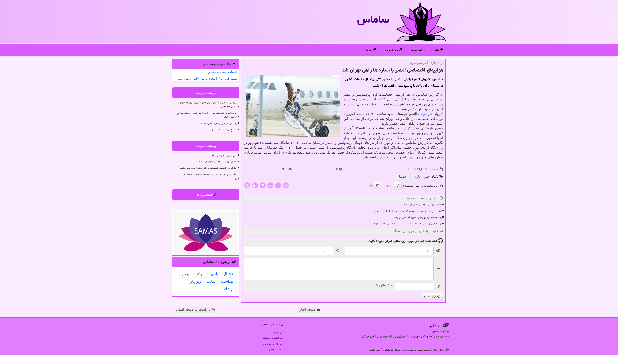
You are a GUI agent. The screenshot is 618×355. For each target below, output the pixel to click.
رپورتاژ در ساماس (273, 343)
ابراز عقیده (430, 296)
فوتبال (422, 114)
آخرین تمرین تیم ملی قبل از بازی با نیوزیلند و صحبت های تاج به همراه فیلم (206, 114)
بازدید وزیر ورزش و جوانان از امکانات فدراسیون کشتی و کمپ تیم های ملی (405, 223)
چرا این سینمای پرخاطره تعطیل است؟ (219, 123)
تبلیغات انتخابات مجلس (222, 72)
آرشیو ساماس (417, 49)
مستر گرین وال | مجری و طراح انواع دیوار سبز (207, 78)
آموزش (369, 49)
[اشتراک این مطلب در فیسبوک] (278, 185)
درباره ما (278, 332)
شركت (199, 274)
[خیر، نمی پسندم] (377, 185)
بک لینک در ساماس (272, 337)
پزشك (228, 289)
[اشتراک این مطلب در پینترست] (262, 185)
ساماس (373, 19)
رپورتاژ (195, 281)
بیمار (185, 274)
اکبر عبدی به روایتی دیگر (224, 155)
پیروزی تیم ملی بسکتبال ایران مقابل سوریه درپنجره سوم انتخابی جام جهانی (208, 104)
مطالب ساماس (275, 349)
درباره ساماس (391, 49)
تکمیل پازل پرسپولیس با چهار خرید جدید (421, 204)
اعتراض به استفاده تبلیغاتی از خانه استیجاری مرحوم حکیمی (208, 168)
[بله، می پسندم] (398, 185)
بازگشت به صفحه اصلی (193, 309)
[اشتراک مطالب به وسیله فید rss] (247, 185)
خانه (437, 49)
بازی (417, 176)
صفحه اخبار (308, 309)
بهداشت (227, 281)
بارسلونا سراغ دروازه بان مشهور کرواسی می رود (418, 217)
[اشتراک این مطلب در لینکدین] (255, 185)
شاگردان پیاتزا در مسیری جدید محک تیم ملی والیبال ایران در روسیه (408, 211)
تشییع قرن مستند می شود (224, 129)
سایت (211, 281)
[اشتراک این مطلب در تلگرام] (285, 185)
